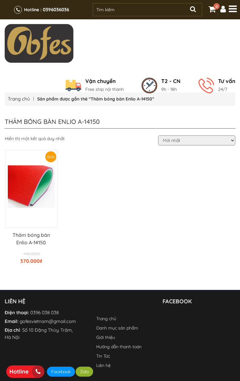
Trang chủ (19, 99)
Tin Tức (103, 356)
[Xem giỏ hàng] (212, 10)
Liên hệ (103, 365)
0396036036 (56, 9)
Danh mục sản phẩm (117, 328)
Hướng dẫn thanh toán (119, 346)
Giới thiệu (105, 337)
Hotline (19, 371)
